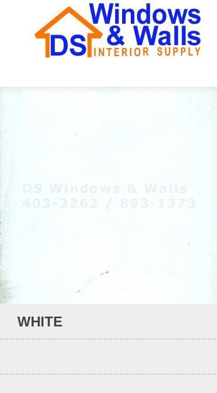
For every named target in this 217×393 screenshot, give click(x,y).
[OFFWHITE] (195, 322)
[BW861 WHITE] (179, 322)
